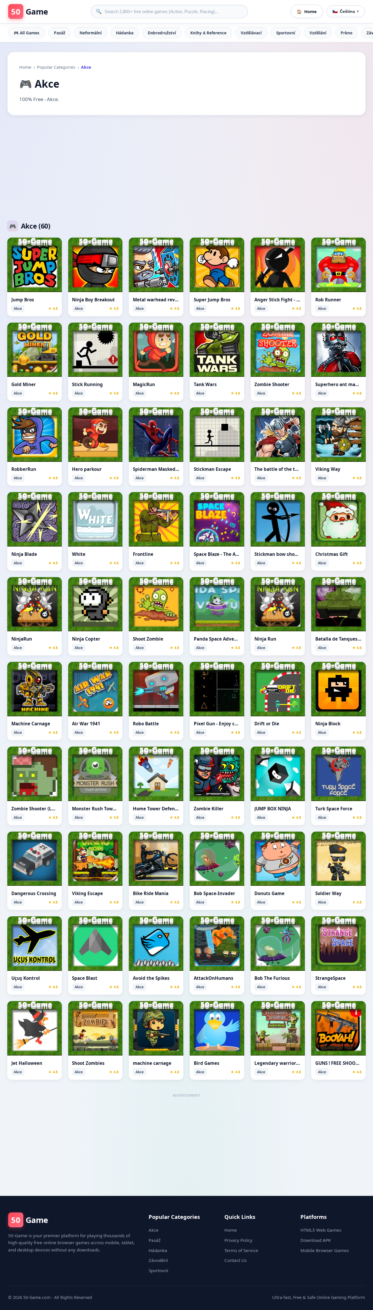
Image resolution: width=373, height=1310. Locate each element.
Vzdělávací (251, 33)
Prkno (346, 33)
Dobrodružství (162, 33)
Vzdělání (317, 33)
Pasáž (59, 33)
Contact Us (235, 1260)
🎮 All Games (26, 33)
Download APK (315, 1240)
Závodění (158, 1260)
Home (25, 67)
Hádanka (124, 33)
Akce (154, 1230)
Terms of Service (241, 1250)
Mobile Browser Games (324, 1250)
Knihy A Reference (208, 33)
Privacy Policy (238, 1240)
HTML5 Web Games (320, 1230)
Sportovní (285, 33)
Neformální (91, 33)
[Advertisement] (186, 168)
